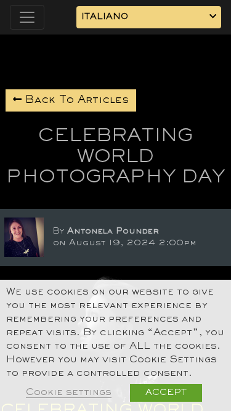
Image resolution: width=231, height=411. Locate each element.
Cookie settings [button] (68, 392)
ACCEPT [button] (166, 393)
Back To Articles (75, 100)
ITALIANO (104, 17)
